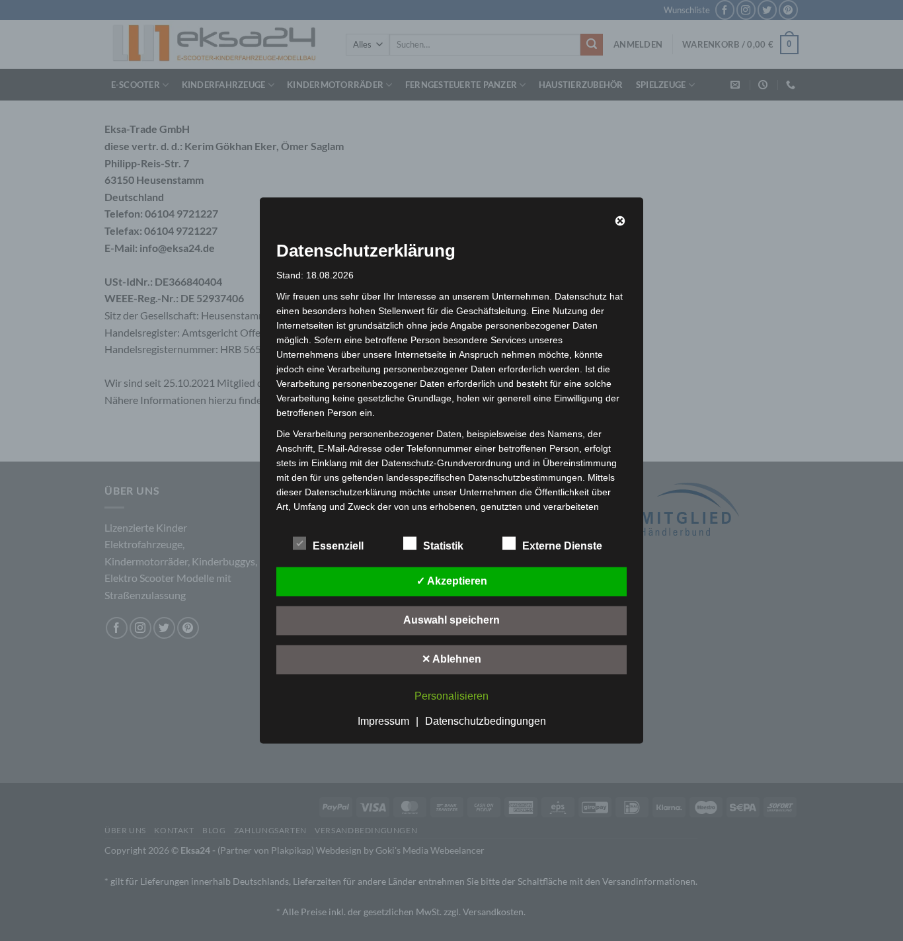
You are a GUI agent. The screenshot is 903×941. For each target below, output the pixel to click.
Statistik (443, 546)
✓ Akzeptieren (451, 581)
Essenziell (338, 546)
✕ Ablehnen (451, 659)
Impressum (383, 721)
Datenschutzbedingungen (485, 721)
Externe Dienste (562, 546)
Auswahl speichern (451, 620)
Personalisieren (451, 696)
